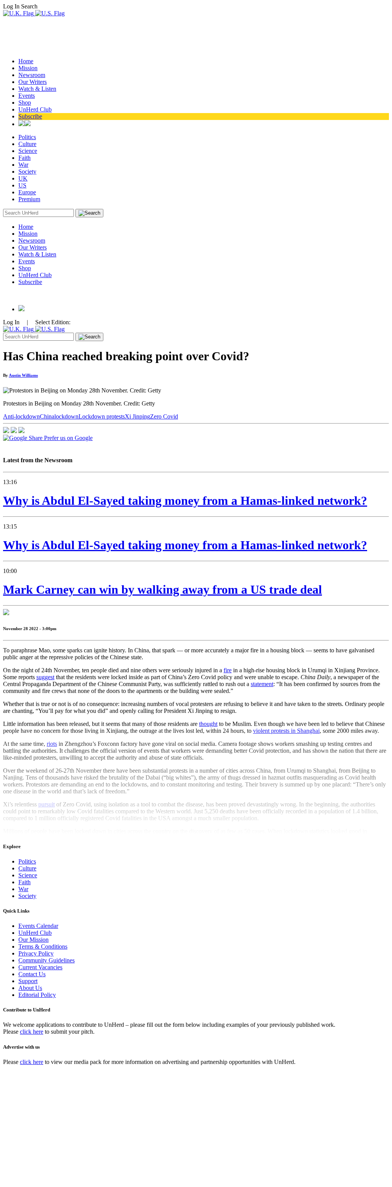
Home (25, 61)
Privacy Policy (36, 953)
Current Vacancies (40, 967)
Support (28, 981)
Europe (27, 192)
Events (26, 95)
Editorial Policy (37, 995)
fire (228, 670)
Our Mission (33, 939)
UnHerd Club (35, 109)
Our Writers (32, 82)
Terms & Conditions (42, 946)
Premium (29, 199)
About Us (30, 988)
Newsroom (31, 75)
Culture (27, 144)
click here (31, 1031)
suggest (45, 677)
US (22, 185)
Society (27, 171)
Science (27, 151)
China (47, 416)
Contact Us (32, 974)
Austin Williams (23, 375)
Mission (28, 68)
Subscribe (30, 116)
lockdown (66, 416)
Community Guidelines (46, 960)
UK (23, 178)
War (23, 164)
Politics (27, 137)
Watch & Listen (37, 88)
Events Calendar (38, 926)
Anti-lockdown (21, 416)
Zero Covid (164, 416)
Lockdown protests (101, 416)
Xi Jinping (137, 416)
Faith (24, 157)
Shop (24, 102)
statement (262, 684)
